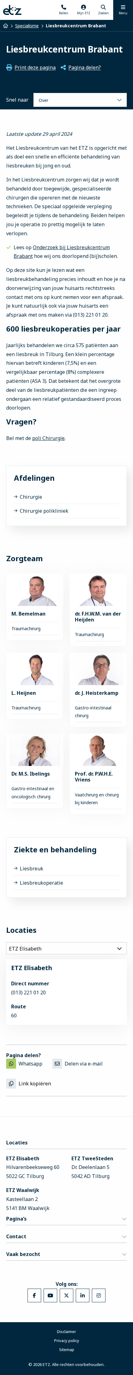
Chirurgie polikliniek (44, 510)
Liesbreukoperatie (41, 882)
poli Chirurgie (48, 438)
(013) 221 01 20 (28, 992)
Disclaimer (66, 1331)
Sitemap (66, 1349)
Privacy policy (66, 1340)
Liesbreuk (31, 868)
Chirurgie (31, 496)
